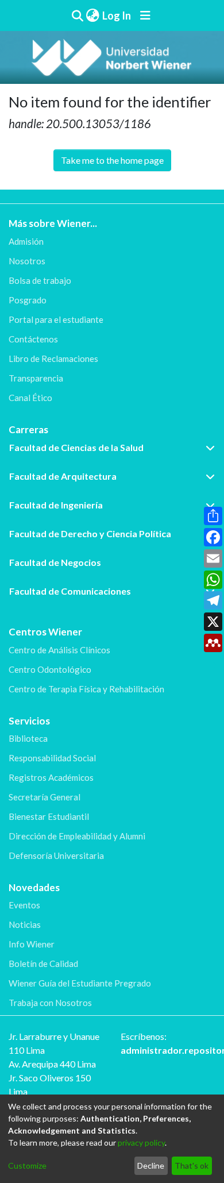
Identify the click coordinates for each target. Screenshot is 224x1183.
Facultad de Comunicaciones (70, 590)
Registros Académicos (51, 777)
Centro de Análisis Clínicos (59, 650)
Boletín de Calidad (43, 963)
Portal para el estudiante (56, 319)
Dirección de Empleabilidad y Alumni (77, 836)
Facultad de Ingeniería (56, 504)
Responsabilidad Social (52, 758)
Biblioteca (28, 738)
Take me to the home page (112, 160)
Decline (150, 1165)
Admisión (26, 241)
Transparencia (36, 378)
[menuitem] (92, 16)
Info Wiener (32, 944)
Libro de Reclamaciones (53, 358)
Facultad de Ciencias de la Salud (76, 447)
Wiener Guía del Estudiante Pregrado (80, 983)
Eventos (24, 905)
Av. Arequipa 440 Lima (52, 1063)
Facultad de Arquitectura (63, 476)
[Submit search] (77, 15)
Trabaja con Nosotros (50, 1002)
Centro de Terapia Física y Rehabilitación (86, 689)
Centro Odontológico (50, 669)
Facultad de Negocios (55, 562)
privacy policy (141, 1142)
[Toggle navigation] (145, 15)
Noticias (25, 924)
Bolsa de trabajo (40, 280)
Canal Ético (30, 397)
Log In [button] (117, 15)
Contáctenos (33, 339)
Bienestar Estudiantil (49, 816)
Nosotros (27, 261)
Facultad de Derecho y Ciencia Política (90, 533)
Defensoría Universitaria (56, 855)
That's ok (191, 1165)
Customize (27, 1165)
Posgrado (28, 300)
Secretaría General (44, 797)
